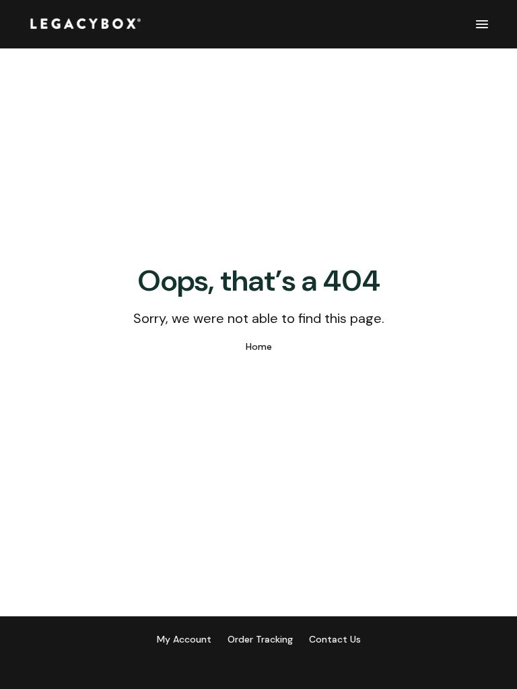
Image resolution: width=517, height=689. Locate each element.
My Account (184, 639)
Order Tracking (260, 639)
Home (259, 346)
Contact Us (335, 639)
